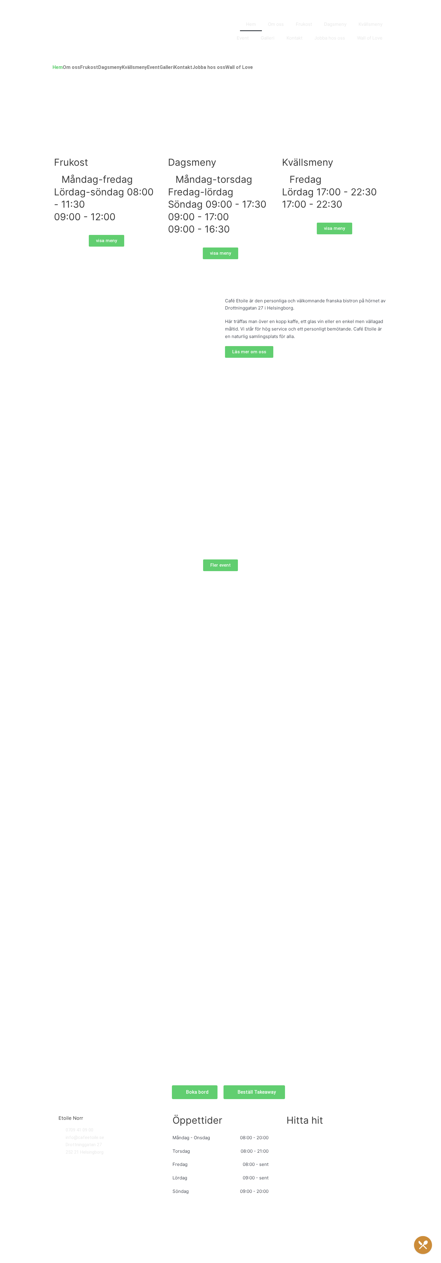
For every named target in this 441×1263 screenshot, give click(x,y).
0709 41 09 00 (79, 1130)
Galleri (267, 38)
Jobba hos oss (329, 38)
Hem (251, 24)
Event (243, 38)
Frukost (304, 24)
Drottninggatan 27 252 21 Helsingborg (85, 1148)
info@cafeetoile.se (85, 1137)
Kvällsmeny (370, 24)
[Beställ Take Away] (423, 1245)
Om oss (276, 24)
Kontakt (294, 38)
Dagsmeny (335, 24)
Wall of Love (369, 38)
